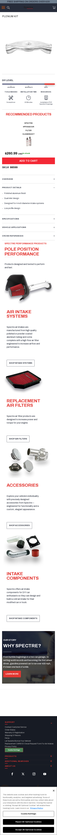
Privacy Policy (36, 808)
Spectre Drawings (46, 104)
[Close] (54, 791)
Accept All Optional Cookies (28, 830)
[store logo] (28, 7)
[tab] (28, 179)
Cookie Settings (14, 750)
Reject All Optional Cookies (28, 822)
